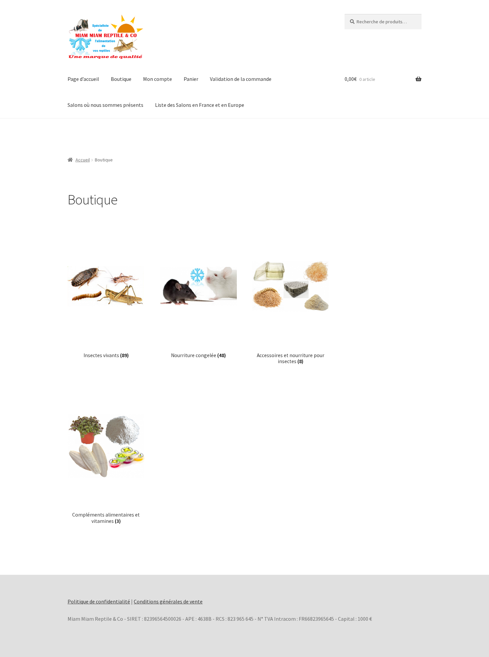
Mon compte (157, 79)
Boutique (121, 79)
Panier (191, 79)
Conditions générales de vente (168, 601)
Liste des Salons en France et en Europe (199, 105)
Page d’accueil (83, 79)
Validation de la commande (240, 79)
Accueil (83, 160)
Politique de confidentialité (99, 601)
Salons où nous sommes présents (105, 105)
